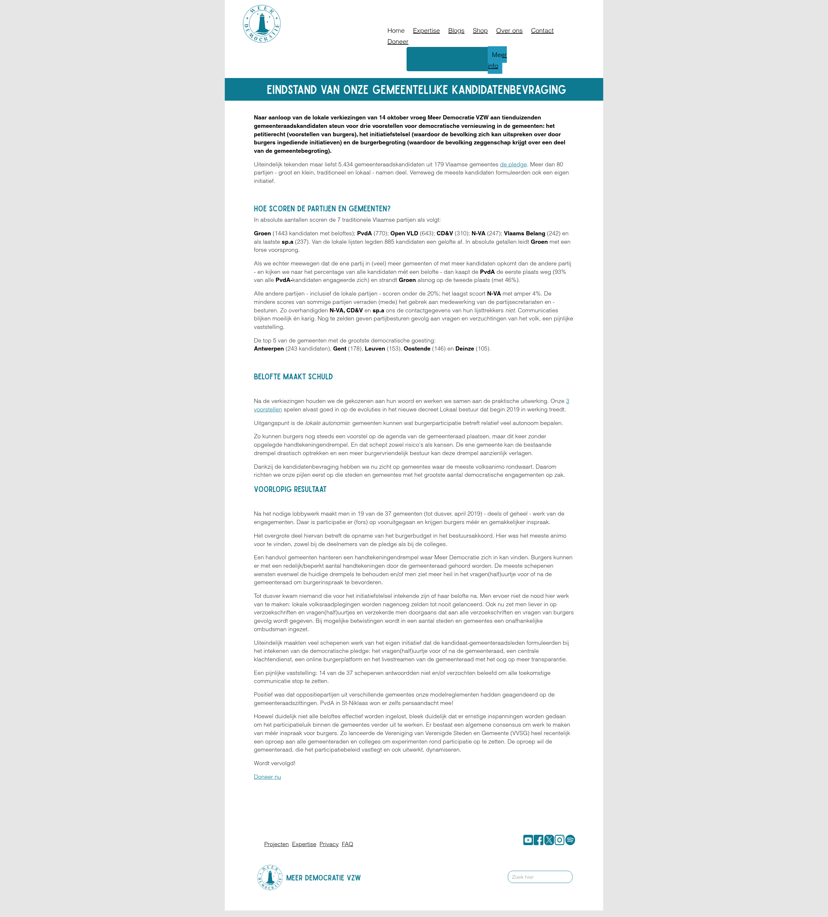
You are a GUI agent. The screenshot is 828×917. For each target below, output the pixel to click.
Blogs (456, 30)
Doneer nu (267, 776)
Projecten (276, 844)
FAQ (501, 8)
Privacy (329, 844)
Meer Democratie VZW (323, 877)
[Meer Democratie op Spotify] (569, 840)
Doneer (464, 8)
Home (396, 30)
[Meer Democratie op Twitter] (548, 840)
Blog (485, 8)
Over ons (509, 30)
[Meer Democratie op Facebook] (537, 840)
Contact (522, 8)
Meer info (497, 60)
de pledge (513, 164)
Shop (480, 30)
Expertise (426, 30)
